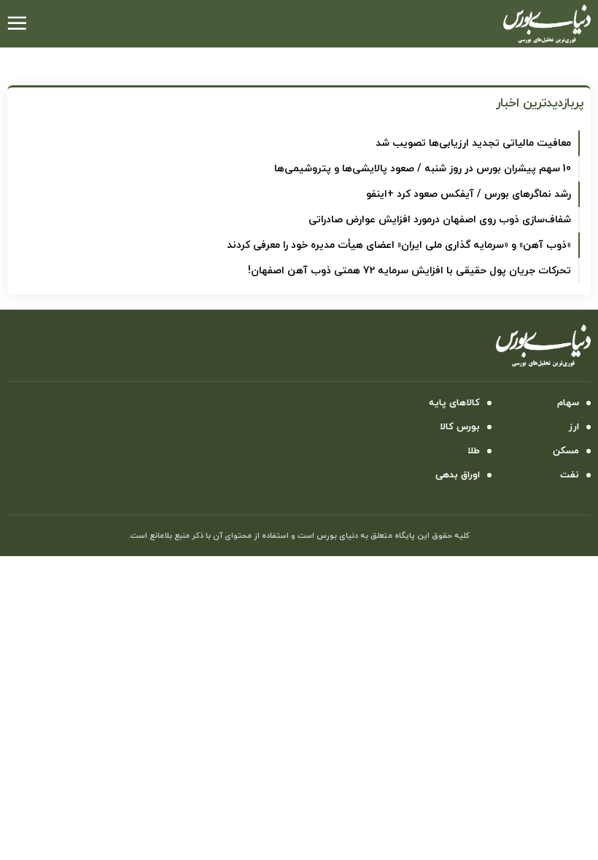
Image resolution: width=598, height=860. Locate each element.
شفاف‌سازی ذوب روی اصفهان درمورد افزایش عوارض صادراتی (439, 220)
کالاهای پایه (454, 403)
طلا (473, 451)
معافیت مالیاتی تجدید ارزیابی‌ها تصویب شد (473, 143)
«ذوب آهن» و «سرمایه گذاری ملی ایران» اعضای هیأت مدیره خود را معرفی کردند (399, 245)
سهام (568, 403)
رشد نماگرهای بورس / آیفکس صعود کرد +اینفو (468, 194)
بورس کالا (460, 427)
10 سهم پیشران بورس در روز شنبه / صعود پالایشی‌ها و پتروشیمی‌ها (422, 169)
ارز (574, 427)
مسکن (566, 451)
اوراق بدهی (457, 475)
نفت (569, 475)
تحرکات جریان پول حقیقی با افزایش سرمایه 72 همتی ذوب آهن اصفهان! (409, 271)
